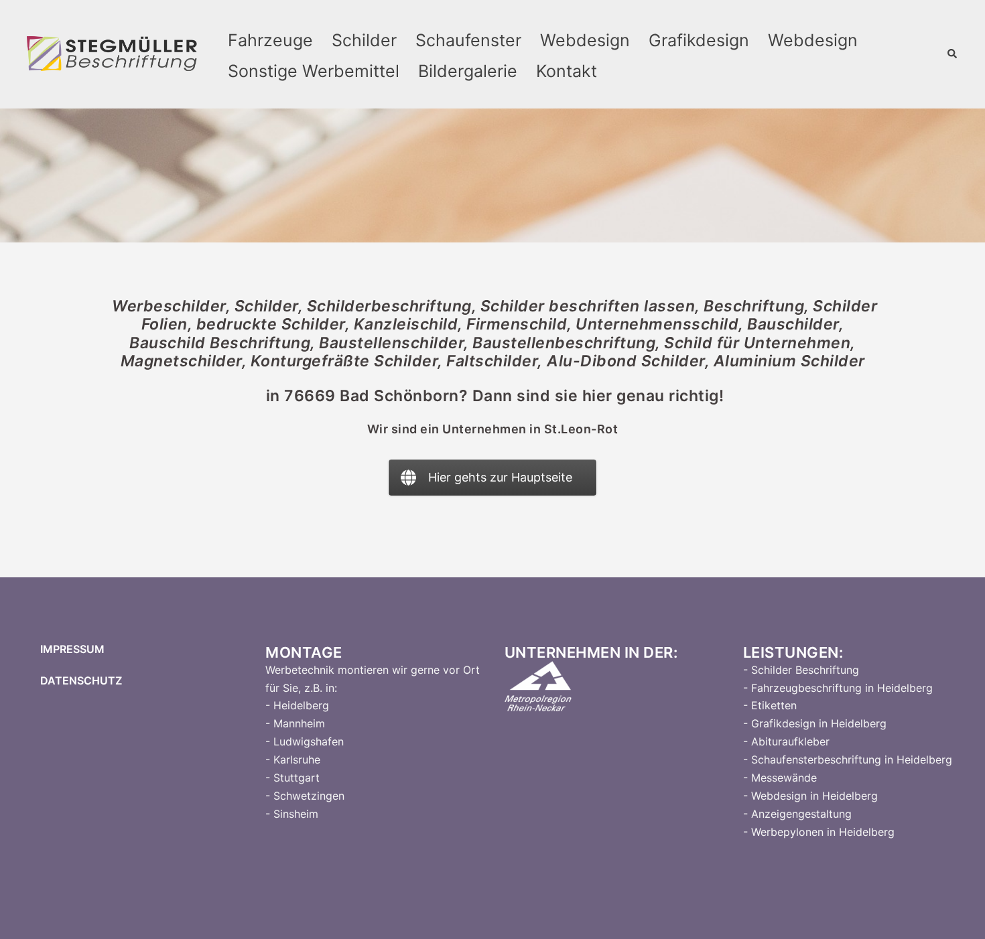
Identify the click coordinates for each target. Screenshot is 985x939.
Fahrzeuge (270, 40)
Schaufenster (468, 40)
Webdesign (585, 40)
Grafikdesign (699, 40)
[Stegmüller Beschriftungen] (112, 53)
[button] (952, 54)
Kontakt (566, 71)
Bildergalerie (467, 71)
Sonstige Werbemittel (313, 71)
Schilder (364, 40)
